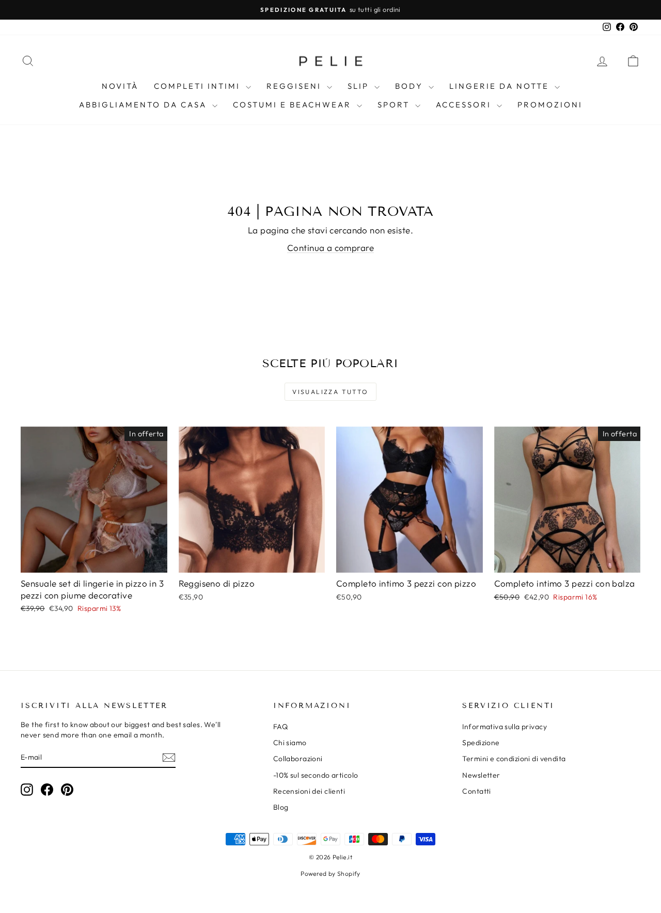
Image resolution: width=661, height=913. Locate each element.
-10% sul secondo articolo (315, 775)
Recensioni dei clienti (309, 791)
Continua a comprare (330, 247)
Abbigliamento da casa (144, 104)
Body (410, 86)
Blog (281, 807)
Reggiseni (295, 86)
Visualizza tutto (330, 392)
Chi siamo (290, 742)
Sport (395, 104)
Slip (360, 86)
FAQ (280, 726)
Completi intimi (198, 86)
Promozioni (550, 104)
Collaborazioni (298, 758)
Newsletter (481, 775)
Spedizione (480, 742)
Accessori (465, 104)
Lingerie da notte (500, 86)
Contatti (476, 791)
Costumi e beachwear (293, 104)
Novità (120, 86)
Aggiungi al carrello (94, 561)
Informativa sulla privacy (504, 726)
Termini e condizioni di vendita (513, 758)
